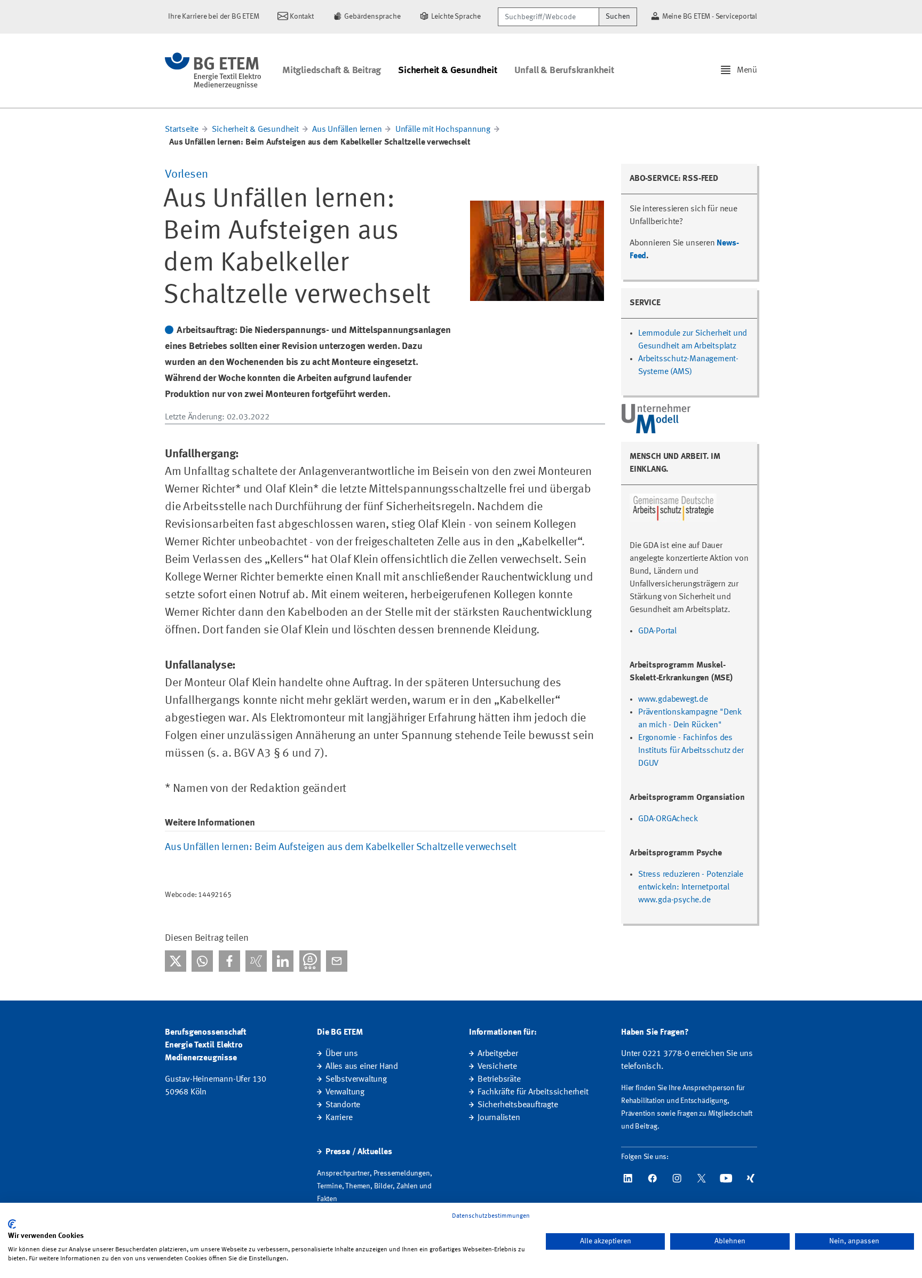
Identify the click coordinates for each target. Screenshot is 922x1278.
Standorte (342, 1105)
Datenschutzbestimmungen (491, 1216)
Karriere (338, 1118)
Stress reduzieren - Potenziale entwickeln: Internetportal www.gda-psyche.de (690, 887)
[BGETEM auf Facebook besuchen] (652, 1178)
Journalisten (499, 1118)
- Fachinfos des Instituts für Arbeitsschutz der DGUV (691, 751)
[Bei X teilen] (175, 961)
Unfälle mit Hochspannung (442, 129)
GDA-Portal (657, 631)
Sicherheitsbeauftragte (518, 1105)
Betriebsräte (499, 1079)
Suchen (618, 16)
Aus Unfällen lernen (346, 129)
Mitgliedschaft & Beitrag (331, 70)
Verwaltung (344, 1092)
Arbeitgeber (498, 1054)
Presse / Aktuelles (358, 1152)
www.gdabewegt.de (673, 699)
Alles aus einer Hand (361, 1066)
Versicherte (497, 1066)
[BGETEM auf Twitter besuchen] (702, 1178)
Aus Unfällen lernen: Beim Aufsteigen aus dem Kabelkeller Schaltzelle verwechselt (340, 847)
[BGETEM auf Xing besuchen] (751, 1178)
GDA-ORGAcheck (667, 819)
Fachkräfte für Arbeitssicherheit (533, 1092)
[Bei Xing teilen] (256, 961)
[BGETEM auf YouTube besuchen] (726, 1178)
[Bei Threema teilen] (310, 961)
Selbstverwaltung (356, 1079)
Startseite (181, 129)
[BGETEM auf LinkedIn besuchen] (628, 1178)
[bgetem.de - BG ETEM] (213, 70)
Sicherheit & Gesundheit (447, 70)
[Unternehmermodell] (657, 418)
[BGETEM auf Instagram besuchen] (677, 1178)
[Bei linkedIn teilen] (282, 961)
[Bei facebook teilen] (229, 961)
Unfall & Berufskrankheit (564, 70)
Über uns (341, 1054)
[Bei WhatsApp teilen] (202, 961)
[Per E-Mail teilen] (336, 961)
